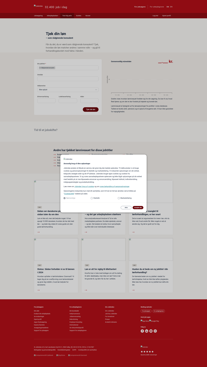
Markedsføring (126, 198)
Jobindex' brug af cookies (84, 186)
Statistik (96, 198)
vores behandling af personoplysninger (114, 186)
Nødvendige (70, 198)
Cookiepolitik (69, 194)
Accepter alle (138, 207)
